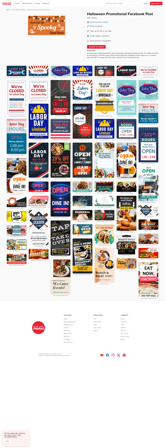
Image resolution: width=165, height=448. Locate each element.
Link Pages (67, 339)
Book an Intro (155, 3)
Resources (45, 3)
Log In (146, 3)
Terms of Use (125, 333)
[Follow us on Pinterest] (124, 355)
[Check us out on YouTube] (102, 355)
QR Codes (67, 336)
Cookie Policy (12, 437)
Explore (96, 330)
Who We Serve (28, 3)
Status (123, 339)
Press (122, 324)
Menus (9, 9)
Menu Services (68, 342)
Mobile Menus (68, 333)
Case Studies (97, 322)
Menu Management (69, 322)
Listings (66, 327)
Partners (123, 327)
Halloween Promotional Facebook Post (38, 9)
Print (95, 319)
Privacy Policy (125, 336)
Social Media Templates (19, 9)
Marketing (67, 330)
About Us (123, 322)
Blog (95, 324)
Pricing (37, 3)
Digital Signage (68, 324)
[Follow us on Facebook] (107, 355)
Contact (123, 330)
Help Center (97, 327)
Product (17, 3)
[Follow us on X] (118, 355)
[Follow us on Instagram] (113, 355)
